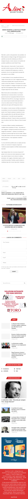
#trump (9, 178)
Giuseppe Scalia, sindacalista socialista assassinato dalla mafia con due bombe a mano (18, 429)
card (19, 178)
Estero (8, 25)
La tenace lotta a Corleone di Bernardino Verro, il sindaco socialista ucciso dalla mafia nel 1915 (18, 419)
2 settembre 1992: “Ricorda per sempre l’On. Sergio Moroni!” (13, 400)
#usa (14, 178)
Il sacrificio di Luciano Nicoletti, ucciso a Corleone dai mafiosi (18, 409)
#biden (3, 178)
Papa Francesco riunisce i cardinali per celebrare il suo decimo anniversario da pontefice (18, 355)
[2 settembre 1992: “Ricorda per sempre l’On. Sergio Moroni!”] (14, 389)
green (23, 178)
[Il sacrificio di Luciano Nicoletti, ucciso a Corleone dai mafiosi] (5, 410)
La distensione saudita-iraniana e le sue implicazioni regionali (18, 345)
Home (2, 25)
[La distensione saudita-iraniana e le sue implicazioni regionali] (5, 345)
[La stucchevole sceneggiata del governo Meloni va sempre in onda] (14, 215)
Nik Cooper (11, 33)
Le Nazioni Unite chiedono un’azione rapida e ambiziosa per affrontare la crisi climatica (18, 326)
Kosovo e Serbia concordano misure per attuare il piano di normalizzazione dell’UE (18, 336)
